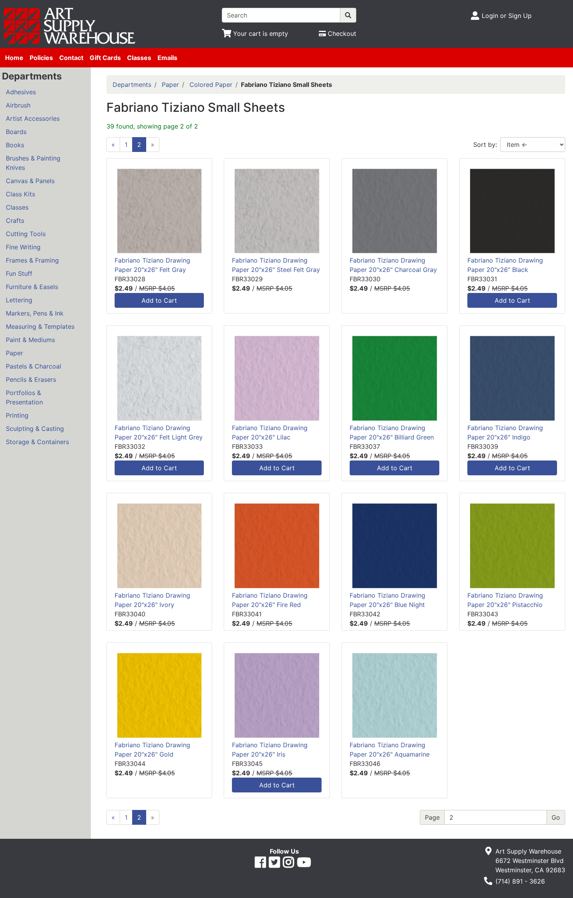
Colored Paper (210, 84)
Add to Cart (159, 300)
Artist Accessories (33, 118)
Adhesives (21, 92)
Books (15, 145)
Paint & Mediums (30, 340)
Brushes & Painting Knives (33, 162)
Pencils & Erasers (31, 379)
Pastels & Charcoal (33, 366)
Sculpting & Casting (35, 428)
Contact (71, 58)
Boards (16, 132)
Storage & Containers (37, 442)
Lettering (19, 300)
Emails (167, 58)
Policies (41, 58)
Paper (14, 353)
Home (14, 58)
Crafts (15, 220)
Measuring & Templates (40, 326)
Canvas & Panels (30, 181)
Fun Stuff (19, 273)
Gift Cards (105, 58)
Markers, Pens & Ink (35, 313)
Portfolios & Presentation (24, 397)
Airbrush (18, 105)
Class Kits (20, 194)
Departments (132, 84)
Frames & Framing (32, 260)
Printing (17, 415)
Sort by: (485, 144)
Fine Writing (23, 247)
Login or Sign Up (507, 15)
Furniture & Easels (32, 287)
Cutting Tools (26, 234)
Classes (139, 58)
